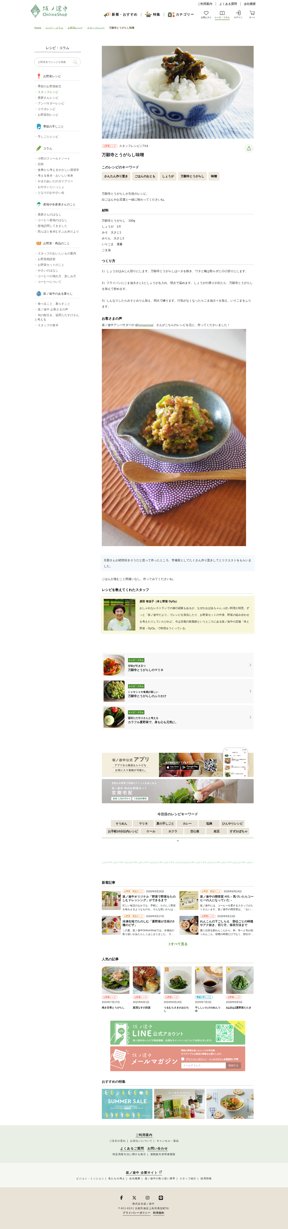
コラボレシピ (46, 109)
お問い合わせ (157, 1148)
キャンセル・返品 (168, 1140)
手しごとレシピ (48, 136)
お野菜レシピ (75, 27)
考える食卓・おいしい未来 (55, 175)
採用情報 (206, 1178)
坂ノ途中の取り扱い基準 (160, 1178)
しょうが (168, 176)
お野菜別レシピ (48, 114)
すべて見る (179, 944)
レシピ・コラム (54, 27)
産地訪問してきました (52, 225)
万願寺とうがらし (192, 176)
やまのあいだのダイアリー (55, 181)
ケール (151, 831)
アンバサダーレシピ (51, 103)
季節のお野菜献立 (49, 86)
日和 (41, 164)
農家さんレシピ (48, 97)
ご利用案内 (205, 3)
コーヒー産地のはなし (52, 220)
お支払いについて (141, 1140)
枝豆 (217, 831)
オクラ (172, 831)
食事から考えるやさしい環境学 (58, 170)
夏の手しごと (165, 823)
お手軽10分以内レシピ (123, 831)
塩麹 (209, 823)
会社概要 (250, 3)
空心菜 (194, 831)
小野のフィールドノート (54, 158)
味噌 (214, 176)
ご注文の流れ (117, 1140)
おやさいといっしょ (51, 187)
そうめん (121, 823)
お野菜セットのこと (51, 264)
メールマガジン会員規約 (220, 1059)
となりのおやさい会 (51, 192)
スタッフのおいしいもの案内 (57, 253)
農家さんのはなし (49, 214)
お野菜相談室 (46, 259)
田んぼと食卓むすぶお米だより (58, 231)
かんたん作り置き (116, 176)
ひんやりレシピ (232, 823)
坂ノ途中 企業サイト (142, 1172)
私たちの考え (116, 1178)
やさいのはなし (48, 270)
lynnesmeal (145, 325)
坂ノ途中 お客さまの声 (53, 309)
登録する (233, 1065)
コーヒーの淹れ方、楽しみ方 (57, 276)
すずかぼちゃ (239, 831)
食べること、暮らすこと (54, 303)
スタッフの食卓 (48, 325)
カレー (187, 823)
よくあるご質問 (132, 1148)
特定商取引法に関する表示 (129, 1154)
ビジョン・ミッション (90, 1178)
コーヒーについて (49, 281)
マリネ (143, 823)
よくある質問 (228, 3)
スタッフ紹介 (188, 1178)
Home (37, 27)
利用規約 (158, 1212)
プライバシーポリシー (196, 1059)
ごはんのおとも (145, 176)
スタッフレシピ (96, 27)
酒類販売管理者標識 (162, 1154)
